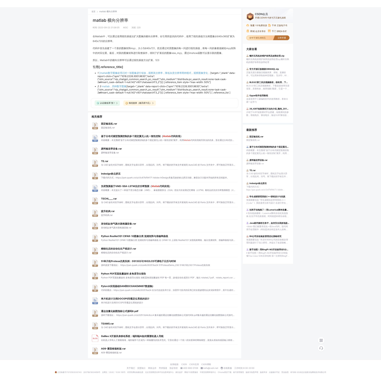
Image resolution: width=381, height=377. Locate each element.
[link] (93, 11)
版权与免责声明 (252, 372)
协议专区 (174, 368)
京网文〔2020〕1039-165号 (113, 372)
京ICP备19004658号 (91, 372)
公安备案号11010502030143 (69, 372)
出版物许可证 (274, 372)
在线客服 (228, 368)
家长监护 (179, 372)
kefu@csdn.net (210, 368)
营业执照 (285, 372)
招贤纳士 (141, 368)
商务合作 (152, 368)
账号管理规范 (238, 372)
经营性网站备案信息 (135, 372)
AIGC (125, 27)
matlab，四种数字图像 (114, 86)
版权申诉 (263, 372)
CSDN (184, 364)
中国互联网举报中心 (208, 372)
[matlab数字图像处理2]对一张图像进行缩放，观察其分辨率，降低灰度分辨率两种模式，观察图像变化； (154, 72)
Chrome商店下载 (224, 372)
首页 (93, 11)
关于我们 (131, 368)
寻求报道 (163, 368)
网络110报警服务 (191, 372)
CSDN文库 (194, 364)
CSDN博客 (206, 364)
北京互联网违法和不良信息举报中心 (159, 372)
